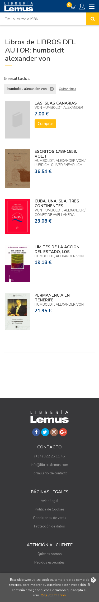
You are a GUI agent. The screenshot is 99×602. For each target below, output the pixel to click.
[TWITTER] (45, 432)
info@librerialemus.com (49, 464)
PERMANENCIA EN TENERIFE (52, 298)
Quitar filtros (67, 89)
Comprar (45, 124)
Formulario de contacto (50, 473)
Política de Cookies (49, 509)
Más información (53, 595)
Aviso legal (49, 501)
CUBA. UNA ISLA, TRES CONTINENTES (57, 203)
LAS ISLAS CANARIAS (56, 103)
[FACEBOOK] (36, 432)
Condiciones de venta (49, 518)
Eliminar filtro (52, 89)
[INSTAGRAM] (54, 432)
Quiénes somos (49, 554)
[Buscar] (92, 18)
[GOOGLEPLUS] (63, 432)
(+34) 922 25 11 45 (49, 456)
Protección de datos (49, 526)
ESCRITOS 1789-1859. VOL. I (56, 154)
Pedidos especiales (49, 562)
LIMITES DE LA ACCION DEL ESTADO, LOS (57, 249)
